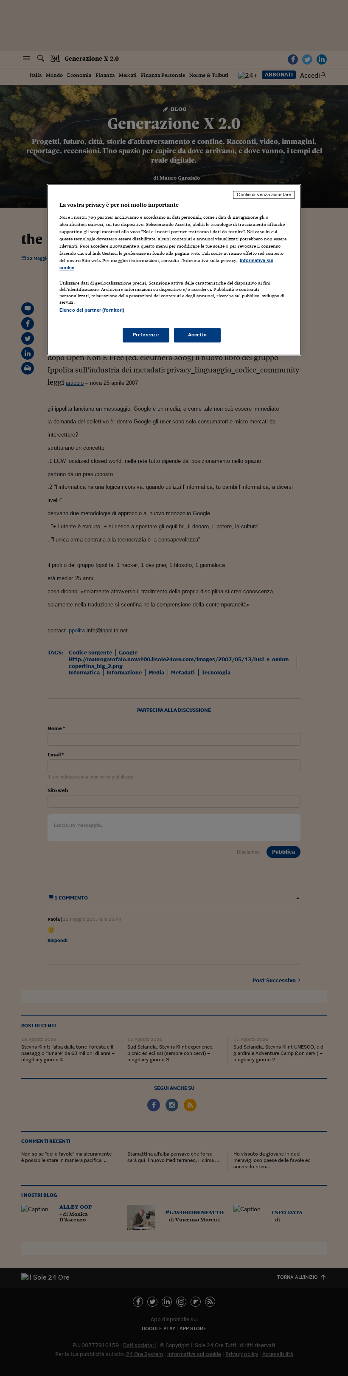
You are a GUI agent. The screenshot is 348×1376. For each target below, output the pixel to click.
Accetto (197, 335)
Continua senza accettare (264, 194)
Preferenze (146, 335)
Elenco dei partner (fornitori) (91, 310)
